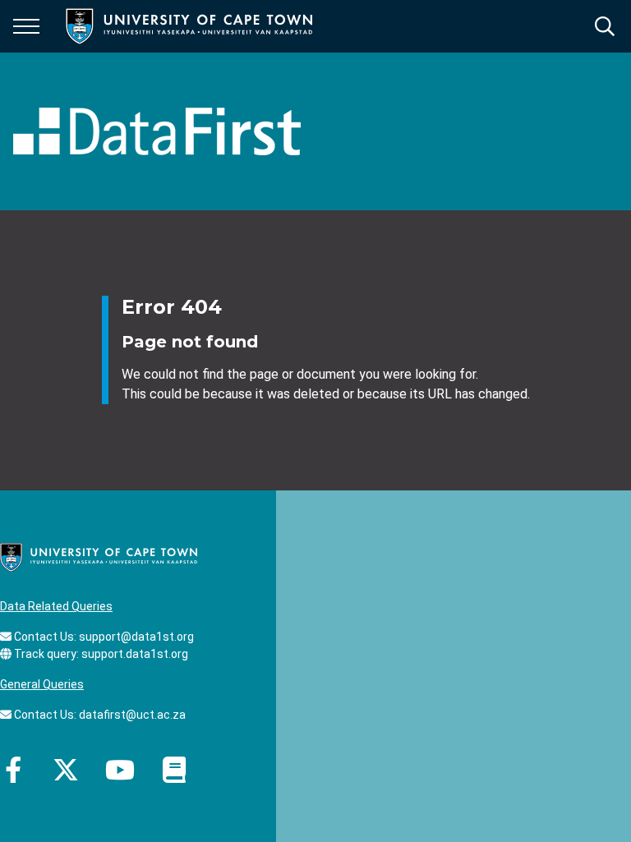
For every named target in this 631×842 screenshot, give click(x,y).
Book (174, 769)
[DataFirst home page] (157, 131)
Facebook (13, 769)
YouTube (120, 769)
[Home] (98, 556)
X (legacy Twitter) (66, 769)
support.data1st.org (134, 653)
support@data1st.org (136, 636)
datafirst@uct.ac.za (132, 714)
